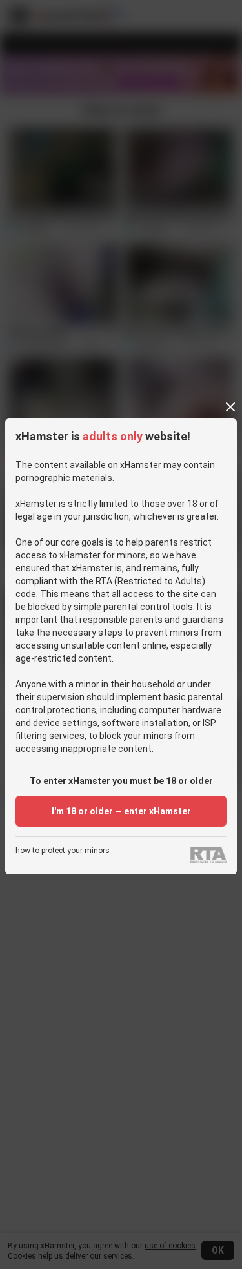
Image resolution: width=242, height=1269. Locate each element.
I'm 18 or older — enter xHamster (121, 811)
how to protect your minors (62, 851)
